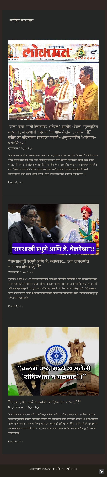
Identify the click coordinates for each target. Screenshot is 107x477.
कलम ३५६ (20, 407)
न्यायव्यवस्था (13, 271)
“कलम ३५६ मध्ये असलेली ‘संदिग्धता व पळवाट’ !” (44, 402)
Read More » (15, 183)
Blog (11, 407)
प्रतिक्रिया (13, 148)
